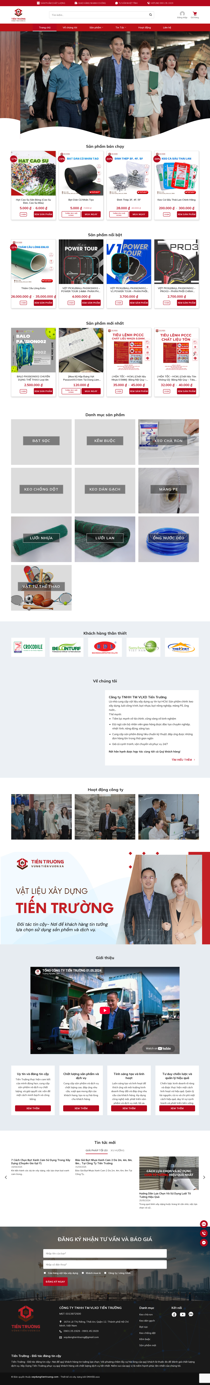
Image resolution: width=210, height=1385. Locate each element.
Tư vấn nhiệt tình (128, 3)
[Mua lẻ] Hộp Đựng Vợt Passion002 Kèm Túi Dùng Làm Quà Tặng (81, 354)
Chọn (23, 191)
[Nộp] (150, 15)
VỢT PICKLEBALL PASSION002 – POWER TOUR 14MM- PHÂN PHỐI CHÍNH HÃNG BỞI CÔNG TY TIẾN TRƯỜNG (81, 266)
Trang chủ (44, 27)
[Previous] (8, 73)
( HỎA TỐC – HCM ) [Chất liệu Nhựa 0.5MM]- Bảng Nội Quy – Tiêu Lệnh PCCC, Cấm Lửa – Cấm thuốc (129, 354)
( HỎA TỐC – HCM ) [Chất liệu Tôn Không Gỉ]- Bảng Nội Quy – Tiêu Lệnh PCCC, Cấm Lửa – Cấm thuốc (176, 354)
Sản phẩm (95, 27)
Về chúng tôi (70, 27)
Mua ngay (91, 190)
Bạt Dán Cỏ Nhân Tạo (81, 175)
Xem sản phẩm (43, 190)
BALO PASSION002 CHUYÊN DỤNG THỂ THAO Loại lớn (33, 354)
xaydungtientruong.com (45, 1353)
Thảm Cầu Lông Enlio (33, 264)
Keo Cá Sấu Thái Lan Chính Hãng (177, 175)
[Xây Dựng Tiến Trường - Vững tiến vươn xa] (18, 15)
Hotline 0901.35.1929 (162, 3)
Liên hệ (167, 27)
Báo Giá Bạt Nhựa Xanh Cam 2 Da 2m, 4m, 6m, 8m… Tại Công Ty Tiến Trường (103, 1138)
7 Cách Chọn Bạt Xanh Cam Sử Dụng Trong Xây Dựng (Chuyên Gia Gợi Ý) (40, 1138)
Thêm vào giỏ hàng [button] (71, 191)
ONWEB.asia (93, 1353)
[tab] (97, 1126)
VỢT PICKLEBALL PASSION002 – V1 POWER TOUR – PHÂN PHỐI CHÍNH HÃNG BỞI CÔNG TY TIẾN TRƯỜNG (129, 266)
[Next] (202, 73)
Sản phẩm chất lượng (53, 3)
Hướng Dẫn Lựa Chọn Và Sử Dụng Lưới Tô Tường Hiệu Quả (165, 1171)
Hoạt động (144, 27)
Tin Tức (119, 27)
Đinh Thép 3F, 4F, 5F (129, 175)
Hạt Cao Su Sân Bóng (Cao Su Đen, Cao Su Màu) (33, 177)
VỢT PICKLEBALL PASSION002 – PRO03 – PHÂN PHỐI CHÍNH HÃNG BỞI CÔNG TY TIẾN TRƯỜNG (176, 266)
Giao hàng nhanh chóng (92, 3)
